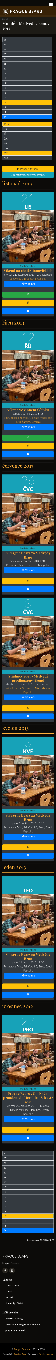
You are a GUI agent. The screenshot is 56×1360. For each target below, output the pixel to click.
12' (5, 107)
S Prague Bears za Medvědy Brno (28, 554)
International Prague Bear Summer (23, 1324)
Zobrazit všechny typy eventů (28, 175)
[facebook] (5, 1270)
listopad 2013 (17, 183)
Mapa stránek (12, 1285)
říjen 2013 (13, 322)
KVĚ (5, 143)
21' (5, 63)
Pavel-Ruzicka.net (46, 1354)
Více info (30, 284)
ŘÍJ (5, 133)
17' (5, 83)
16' (5, 87)
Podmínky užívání (14, 1303)
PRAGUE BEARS (26, 11)
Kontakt (9, 1291)
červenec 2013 (17, 465)
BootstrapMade (20, 1354)
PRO (6, 157)
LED (6, 148)
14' (5, 97)
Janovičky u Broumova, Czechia (28, 278)
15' (5, 92)
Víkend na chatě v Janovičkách (28, 270)
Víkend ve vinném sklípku (28, 409)
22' (5, 58)
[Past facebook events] (27, 116)
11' (5, 112)
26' (5, 39)
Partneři (9, 1297)
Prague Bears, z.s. (23, 1349)
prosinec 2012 (17, 1006)
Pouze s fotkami (29, 169)
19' (5, 73)
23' (5, 54)
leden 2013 (14, 867)
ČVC (6, 138)
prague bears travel (15, 1330)
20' (5, 68)
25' (5, 44)
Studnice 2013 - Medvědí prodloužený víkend (28, 678)
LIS (5, 129)
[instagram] (12, 1270)
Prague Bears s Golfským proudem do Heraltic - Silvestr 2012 (28, 1097)
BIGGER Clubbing (14, 1318)
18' (5, 78)
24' (5, 49)
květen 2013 (15, 727)
